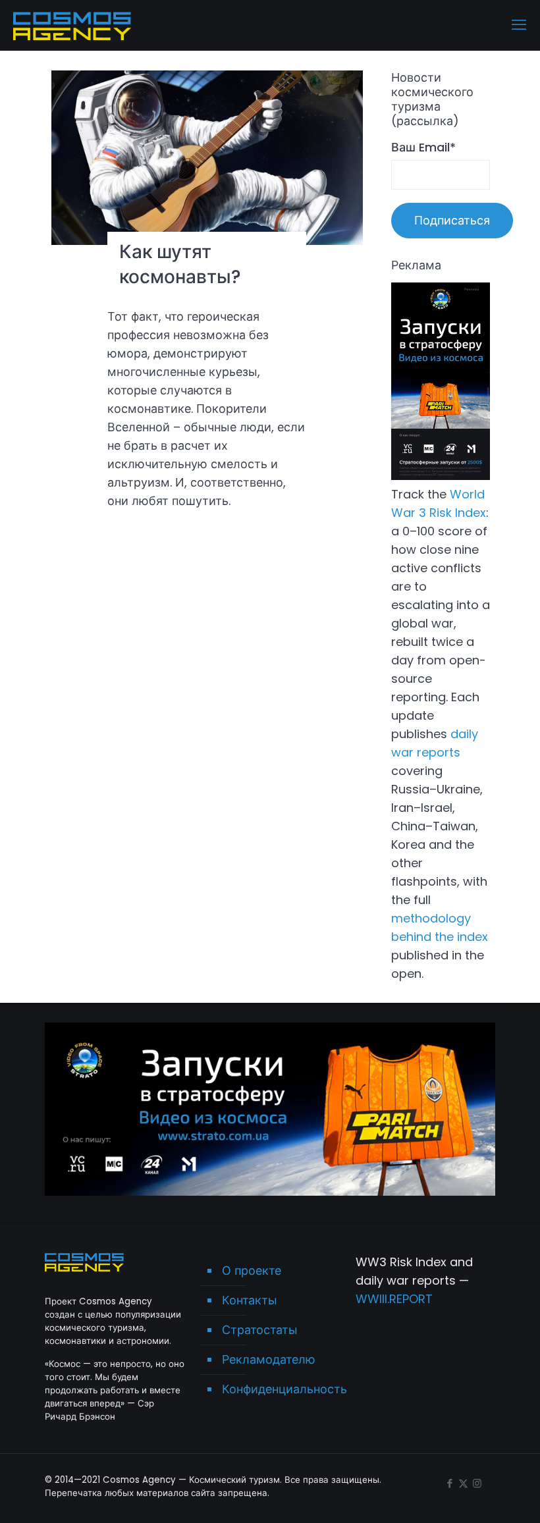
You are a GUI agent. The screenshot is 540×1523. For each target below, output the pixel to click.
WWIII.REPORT (394, 1299)
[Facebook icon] (449, 1483)
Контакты (249, 1300)
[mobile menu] (519, 25)
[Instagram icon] (477, 1483)
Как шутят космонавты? (180, 264)
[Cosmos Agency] (72, 25)
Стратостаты (260, 1330)
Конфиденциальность (277, 1389)
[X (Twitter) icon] (463, 1483)
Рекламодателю (268, 1359)
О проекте (251, 1270)
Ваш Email (423, 147)
